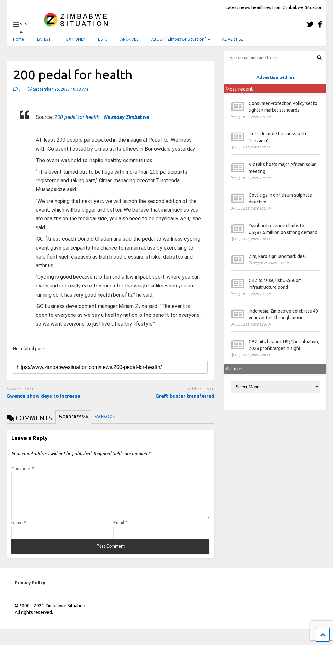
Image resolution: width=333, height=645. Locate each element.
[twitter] (310, 24)
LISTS (102, 39)
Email (120, 522)
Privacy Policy (30, 582)
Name (18, 522)
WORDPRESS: (73, 417)
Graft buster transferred (184, 396)
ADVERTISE (232, 39)
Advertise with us (275, 77)
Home (18, 39)
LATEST (44, 39)
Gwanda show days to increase (44, 396)
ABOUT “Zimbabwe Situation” (178, 39)
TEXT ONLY (74, 39)
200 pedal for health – (101, 117)
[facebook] (320, 24)
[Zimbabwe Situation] (77, 24)
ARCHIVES (129, 39)
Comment (22, 468)
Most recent (239, 88)
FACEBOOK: (106, 416)
